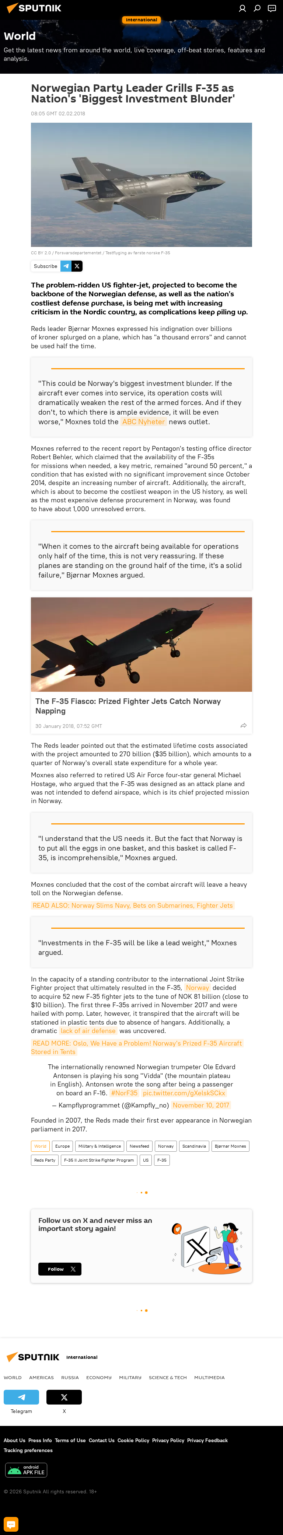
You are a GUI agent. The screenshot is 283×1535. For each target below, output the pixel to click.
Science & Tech (168, 1377)
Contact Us (102, 1440)
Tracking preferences (28, 1450)
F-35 (162, 1160)
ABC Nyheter (143, 421)
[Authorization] (242, 8)
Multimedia (209, 1377)
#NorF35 (124, 1093)
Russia (70, 1377)
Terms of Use (70, 1440)
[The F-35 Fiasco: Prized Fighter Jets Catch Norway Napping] (141, 644)
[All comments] (11, 1524)
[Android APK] (26, 1471)
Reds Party (44, 1160)
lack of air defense (88, 1030)
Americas (41, 1377)
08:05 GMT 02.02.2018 (58, 113)
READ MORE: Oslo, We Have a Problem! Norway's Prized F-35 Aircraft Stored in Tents (137, 1047)
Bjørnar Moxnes (230, 1146)
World (40, 1146)
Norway (197, 987)
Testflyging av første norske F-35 (137, 252)
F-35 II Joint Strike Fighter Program (99, 1160)
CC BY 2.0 (41, 252)
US (146, 1160)
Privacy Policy (168, 1440)
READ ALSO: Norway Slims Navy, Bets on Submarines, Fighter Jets (133, 905)
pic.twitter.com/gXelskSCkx (184, 1093)
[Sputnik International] (36, 14)
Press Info (40, 1440)
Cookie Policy (133, 1440)
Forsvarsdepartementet (78, 252)
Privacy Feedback (207, 1440)
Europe (62, 1146)
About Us (14, 1440)
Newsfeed (139, 1146)
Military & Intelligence (99, 1146)
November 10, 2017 (201, 1105)
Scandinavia (194, 1146)
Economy (99, 1377)
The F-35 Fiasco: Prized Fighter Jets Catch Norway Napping (128, 705)
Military (130, 1377)
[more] (243, 725)
